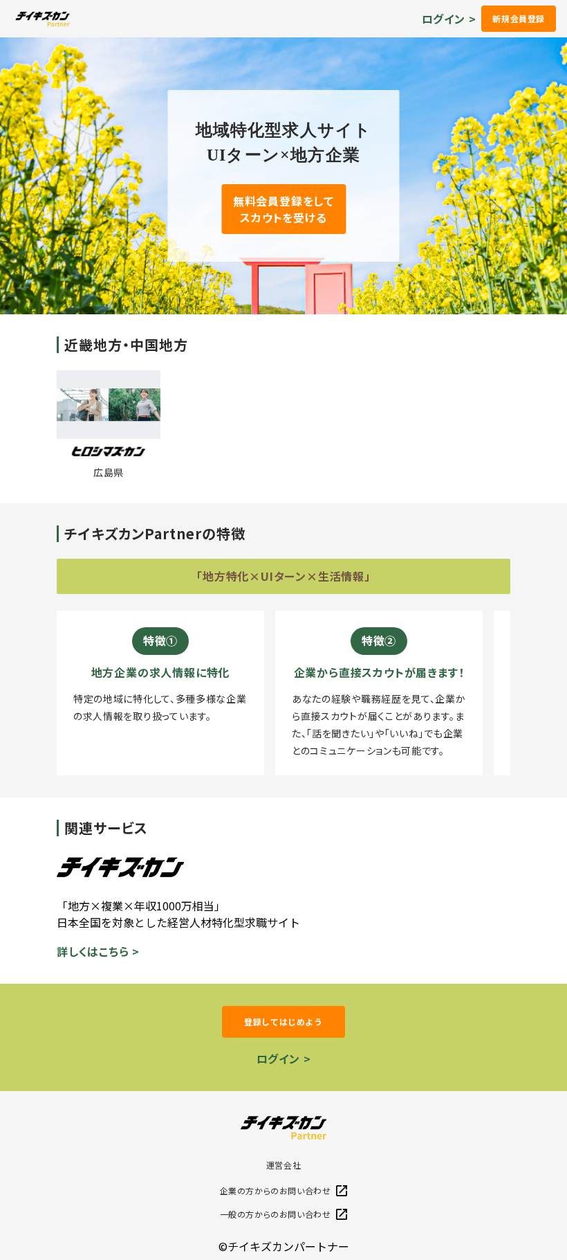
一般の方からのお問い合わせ (275, 1214)
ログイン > (449, 18)
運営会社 (283, 1165)
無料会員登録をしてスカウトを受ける (283, 209)
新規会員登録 (518, 18)
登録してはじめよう (283, 1021)
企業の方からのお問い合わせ (275, 1190)
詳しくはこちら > (98, 951)
